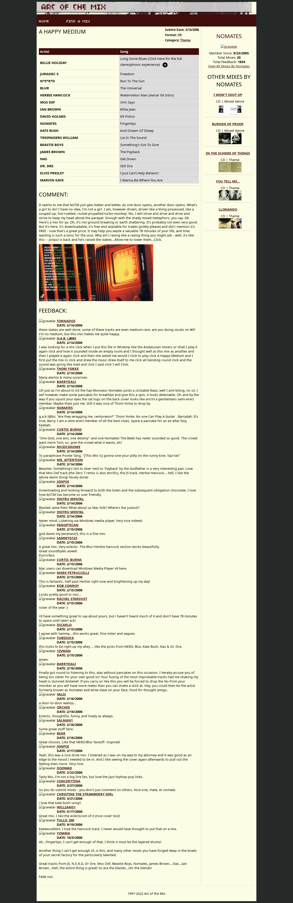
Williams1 (66, 807)
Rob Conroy (68, 586)
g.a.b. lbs (66, 338)
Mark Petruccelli (73, 573)
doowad (64, 768)
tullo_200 (65, 820)
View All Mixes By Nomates (229, 66)
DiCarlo (64, 625)
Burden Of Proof (228, 124)
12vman (64, 651)
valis (61, 694)
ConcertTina (68, 781)
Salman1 (65, 720)
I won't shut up (228, 95)
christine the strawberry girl (85, 794)
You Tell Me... (228, 181)
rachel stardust (72, 599)
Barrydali (66, 382)
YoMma (63, 833)
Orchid (63, 707)
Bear (61, 733)
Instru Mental (70, 499)
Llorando (228, 209)
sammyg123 (67, 538)
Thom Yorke (68, 369)
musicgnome (68, 447)
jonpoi (63, 481)
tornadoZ (66, 321)
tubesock (65, 638)
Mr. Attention (70, 460)
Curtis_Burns (69, 429)
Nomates (229, 36)
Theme (185, 40)
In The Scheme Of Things (228, 153)
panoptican (68, 525)
